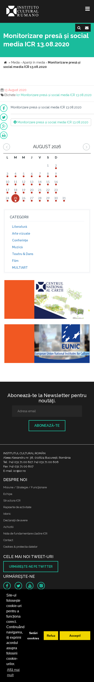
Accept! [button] (75, 635)
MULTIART (20, 267)
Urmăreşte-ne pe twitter (30, 566)
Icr (18, 95)
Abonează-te (47, 425)
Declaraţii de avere (15, 520)
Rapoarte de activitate (17, 507)
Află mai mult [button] (13, 672)
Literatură (19, 226)
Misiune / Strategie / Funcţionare (25, 487)
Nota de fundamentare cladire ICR (25, 533)
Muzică (17, 247)
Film (15, 261)
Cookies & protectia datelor (20, 546)
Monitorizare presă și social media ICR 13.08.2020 (56, 95)
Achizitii (8, 527)
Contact (8, 540)
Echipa (7, 494)
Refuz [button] (51, 635)
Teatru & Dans (22, 254)
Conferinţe (20, 240)
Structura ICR (12, 500)
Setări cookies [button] (33, 635)
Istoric (7, 513)
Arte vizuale (21, 233)
